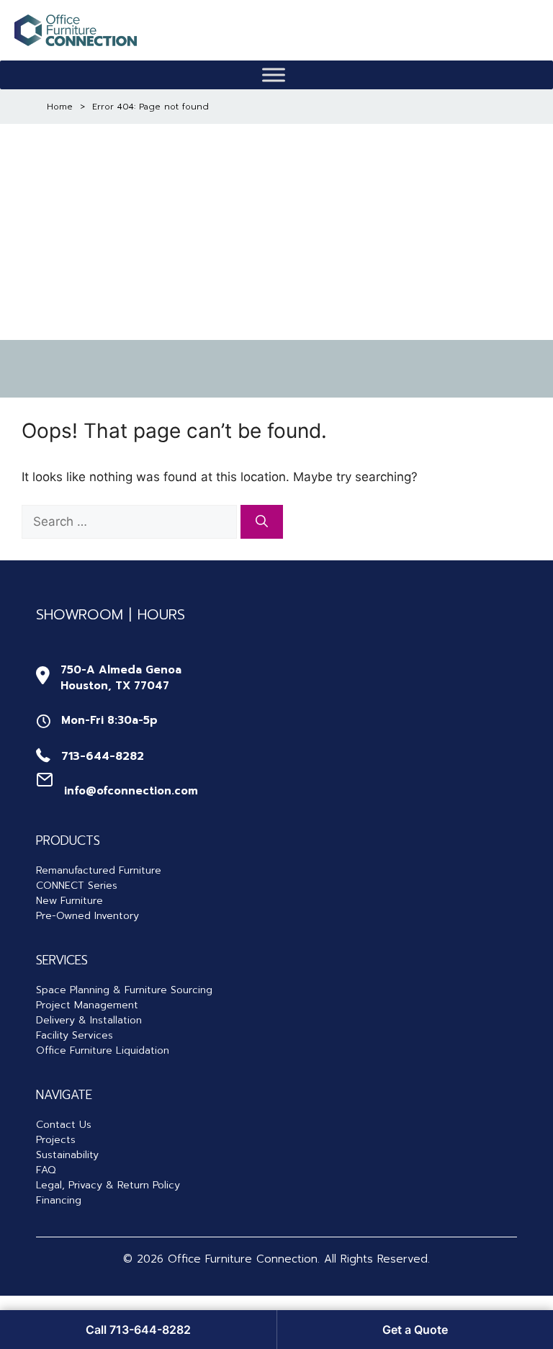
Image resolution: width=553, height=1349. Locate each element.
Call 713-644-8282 (138, 1329)
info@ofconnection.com (131, 791)
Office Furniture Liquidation (102, 1050)
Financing (58, 1200)
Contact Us (63, 1124)
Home (60, 106)
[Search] (261, 522)
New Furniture (69, 900)
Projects (56, 1139)
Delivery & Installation (89, 1020)
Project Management (87, 1005)
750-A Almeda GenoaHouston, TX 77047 (120, 678)
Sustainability (67, 1154)
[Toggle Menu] (273, 74)
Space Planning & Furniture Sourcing (124, 990)
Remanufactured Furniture (98, 870)
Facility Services (74, 1035)
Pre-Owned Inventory (87, 915)
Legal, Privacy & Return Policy (108, 1185)
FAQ (45, 1170)
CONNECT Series (76, 885)
